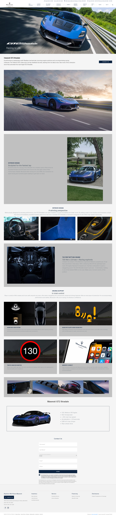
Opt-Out (41, 514)
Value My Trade (75, 498)
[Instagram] (8, 507)
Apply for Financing (76, 496)
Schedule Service (55, 496)
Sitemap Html (32, 514)
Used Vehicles (34, 498)
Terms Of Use (23, 514)
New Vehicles (34, 496)
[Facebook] (5, 507)
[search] (112, 5)
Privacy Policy (17, 514)
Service (54, 493)
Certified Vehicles (35, 500)
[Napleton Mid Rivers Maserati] (15, 4)
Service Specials (55, 498)
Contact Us (10, 497)
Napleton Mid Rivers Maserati (9, 514)
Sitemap (27, 514)
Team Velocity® (95, 514)
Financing (75, 493)
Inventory (34, 493)
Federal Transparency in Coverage (99, 496)
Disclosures (95, 493)
